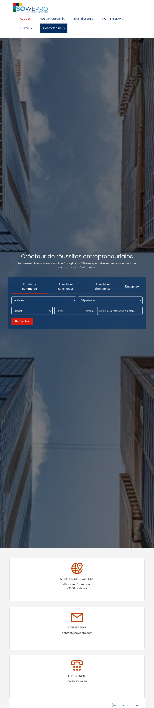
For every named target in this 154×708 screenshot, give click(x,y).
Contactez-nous (54, 28)
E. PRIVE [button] (25, 28)
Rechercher (22, 321)
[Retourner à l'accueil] (126, 705)
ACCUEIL (25, 18)
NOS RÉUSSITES (83, 18)
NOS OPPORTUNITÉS (52, 18)
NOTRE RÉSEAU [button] (112, 18)
